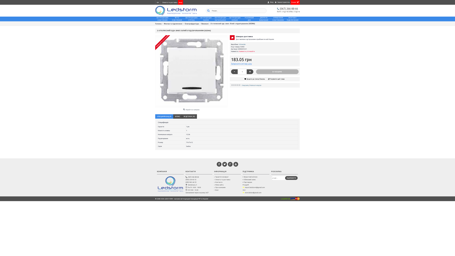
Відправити (291, 178)
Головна (158, 24)
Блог (217, 190)
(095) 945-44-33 (191, 182)
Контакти (218, 182)
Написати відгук (255, 85)
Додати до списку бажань (256, 79)
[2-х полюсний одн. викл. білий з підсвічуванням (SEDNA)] (191, 71)
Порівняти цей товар (277, 79)
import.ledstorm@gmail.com (255, 187)
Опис (177, 116)
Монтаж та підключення (173, 24)
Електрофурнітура (192, 24)
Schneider (242, 44)
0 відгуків (245, 85)
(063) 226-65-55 (191, 179)
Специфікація (164, 116)
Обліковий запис (250, 179)
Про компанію (220, 187)
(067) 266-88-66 (193, 177)
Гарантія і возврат (222, 177)
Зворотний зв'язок (250, 177)
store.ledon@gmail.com (253, 192)
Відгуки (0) (189, 116)
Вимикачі (205, 24)
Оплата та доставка (222, 179)
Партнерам (248, 182)
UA (158, 2)
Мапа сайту (219, 185)
